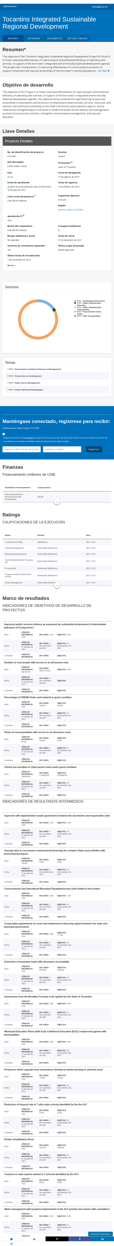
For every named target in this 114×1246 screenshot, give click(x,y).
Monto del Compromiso (19, 226)
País (9, 172)
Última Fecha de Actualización (23, 255)
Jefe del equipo (15, 162)
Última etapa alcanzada (71, 245)
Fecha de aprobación (18, 182)
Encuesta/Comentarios (100, 1234)
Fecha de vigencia (67, 182)
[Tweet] (57, 1239)
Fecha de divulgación (69, 172)
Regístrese (94, 449)
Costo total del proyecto (21, 196)
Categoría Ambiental (69, 226)
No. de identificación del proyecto (25, 152)
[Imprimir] (34, 1239)
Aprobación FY (15, 216)
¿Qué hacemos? (10, 6)
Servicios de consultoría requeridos (26, 245)
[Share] (80, 1239)
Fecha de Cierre (66, 235)
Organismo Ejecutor (69, 195)
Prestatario (65, 162)
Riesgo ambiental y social (21, 235)
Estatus (62, 152)
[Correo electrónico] (11, 1239)
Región (62, 205)
